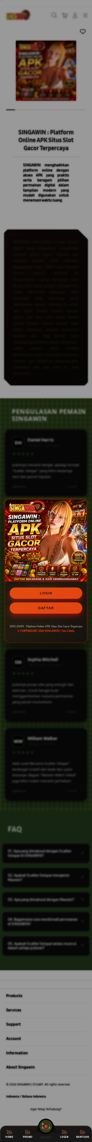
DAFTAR (46, 608)
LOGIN (46, 593)
